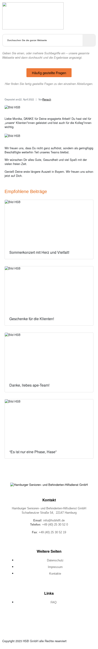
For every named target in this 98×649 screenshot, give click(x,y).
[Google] (64, 618)
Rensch (46, 99)
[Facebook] (33, 618)
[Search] (89, 40)
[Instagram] (49, 618)
